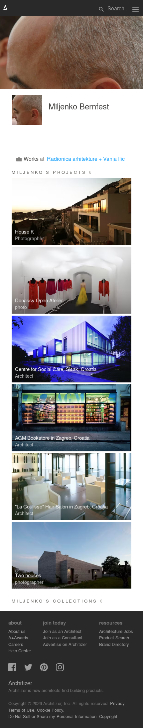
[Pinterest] (44, 669)
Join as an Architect (62, 631)
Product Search (114, 637)
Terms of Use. (22, 710)
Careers (15, 644)
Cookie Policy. (51, 710)
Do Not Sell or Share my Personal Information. (53, 716)
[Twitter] (28, 669)
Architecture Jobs (116, 631)
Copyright (108, 716)
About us (17, 631)
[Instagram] (60, 669)
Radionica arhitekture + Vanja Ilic (86, 158)
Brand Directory (114, 644)
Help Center (19, 650)
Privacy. (118, 703)
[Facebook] (12, 669)
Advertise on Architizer (65, 644)
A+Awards (18, 637)
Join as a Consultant (62, 637)
